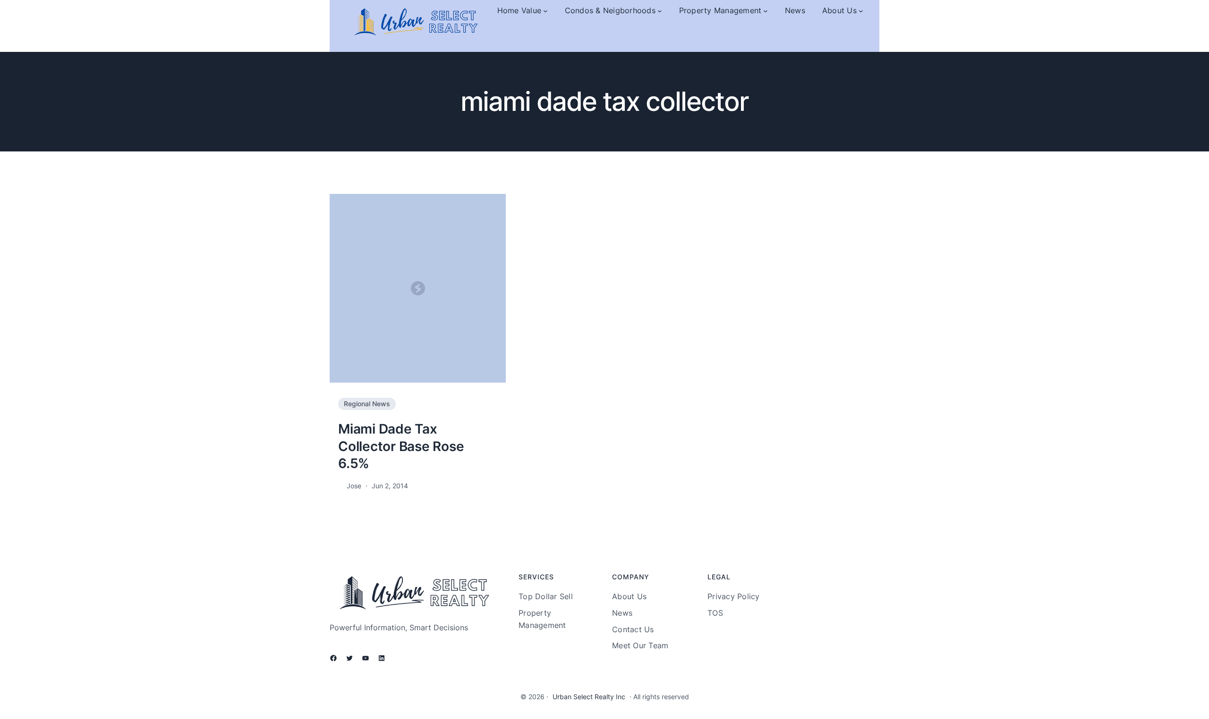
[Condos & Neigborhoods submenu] (659, 10)
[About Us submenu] (861, 10)
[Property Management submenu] (765, 10)
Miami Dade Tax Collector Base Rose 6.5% (401, 446)
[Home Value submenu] (545, 10)
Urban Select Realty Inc (589, 697)
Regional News (367, 404)
